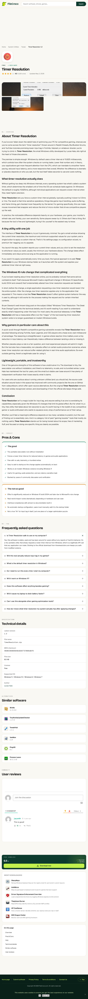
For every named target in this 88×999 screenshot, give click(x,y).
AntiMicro (15, 887)
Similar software (10, 948)
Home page (6, 980)
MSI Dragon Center (18, 915)
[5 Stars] (13, 74)
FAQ (6, 940)
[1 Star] (3, 74)
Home (4, 47)
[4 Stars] (10, 74)
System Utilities (13, 47)
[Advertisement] (44, 26)
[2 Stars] (5, 74)
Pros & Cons (9, 936)
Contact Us (63, 980)
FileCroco (13, 3)
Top (83, 980)
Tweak (23, 47)
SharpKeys (15, 880)
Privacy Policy (34, 980)
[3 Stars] (8, 74)
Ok (40, 995)
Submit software (19, 980)
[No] (85, 994)
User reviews (9, 952)
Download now (45, 866)
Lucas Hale (8, 686)
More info (45, 995)
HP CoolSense (16, 908)
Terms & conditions (49, 980)
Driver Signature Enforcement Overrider (26, 894)
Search (81, 4)
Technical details (11, 944)
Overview (8, 932)
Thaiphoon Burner (18, 901)
